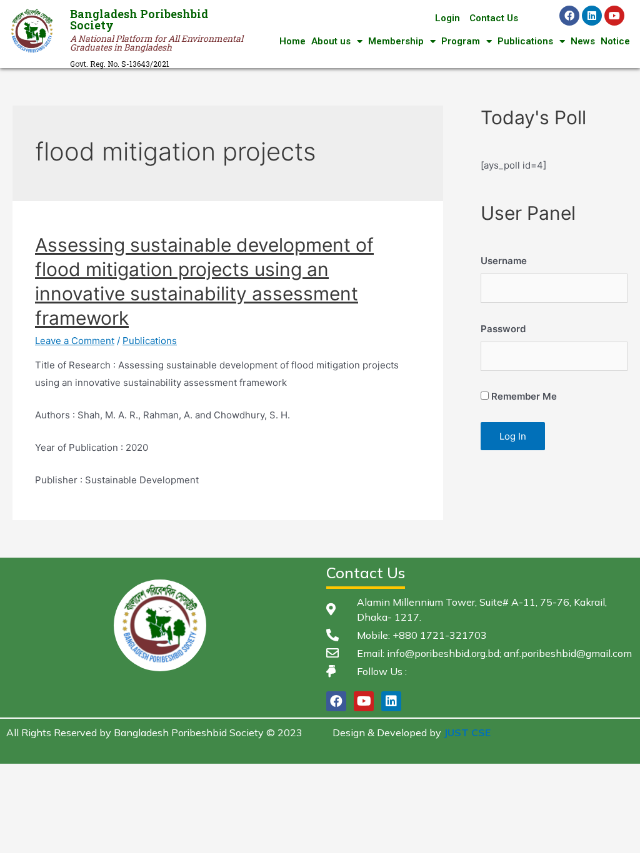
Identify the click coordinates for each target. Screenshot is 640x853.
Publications (525, 41)
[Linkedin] (592, 16)
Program (460, 41)
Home (292, 41)
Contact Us (493, 18)
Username (504, 261)
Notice (615, 41)
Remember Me (523, 396)
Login (447, 18)
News (583, 41)
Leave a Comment (74, 341)
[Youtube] (614, 16)
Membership (396, 41)
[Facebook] (569, 16)
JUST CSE (467, 732)
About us (331, 41)
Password (503, 329)
